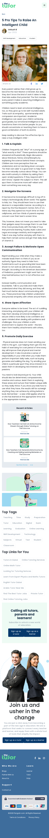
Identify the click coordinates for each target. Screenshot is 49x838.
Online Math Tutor (12, 565)
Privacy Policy (34, 817)
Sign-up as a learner (32, 632)
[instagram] (44, 758)
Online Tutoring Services (33, 560)
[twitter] (42, 84)
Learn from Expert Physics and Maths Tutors (24, 576)
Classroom (8, 545)
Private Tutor (37, 593)
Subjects (7, 540)
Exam (38, 523)
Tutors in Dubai (10, 560)
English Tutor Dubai (12, 582)
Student (32, 38)
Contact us (6, 790)
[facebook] (31, 84)
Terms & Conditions (17, 817)
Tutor (6, 523)
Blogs (4, 771)
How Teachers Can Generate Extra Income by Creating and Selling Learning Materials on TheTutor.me (24, 452)
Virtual (18, 540)
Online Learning (36, 528)
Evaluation (20, 528)
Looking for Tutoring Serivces (17, 571)
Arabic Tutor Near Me (13, 588)
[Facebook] (35, 758)
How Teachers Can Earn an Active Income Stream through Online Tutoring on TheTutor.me (24, 426)
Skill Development (9, 38)
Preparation (39, 517)
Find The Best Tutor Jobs (15, 593)
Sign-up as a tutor (16, 632)
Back (3, 14)
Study (27, 517)
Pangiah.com (19, 813)
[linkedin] (37, 84)
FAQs (28, 778)
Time (18, 517)
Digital (29, 523)
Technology (30, 534)
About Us (5, 778)
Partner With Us (8, 775)
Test (28, 540)
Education (22, 38)
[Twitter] (39, 758)
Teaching (7, 517)
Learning (7, 528)
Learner (29, 771)
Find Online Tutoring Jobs (15, 599)
